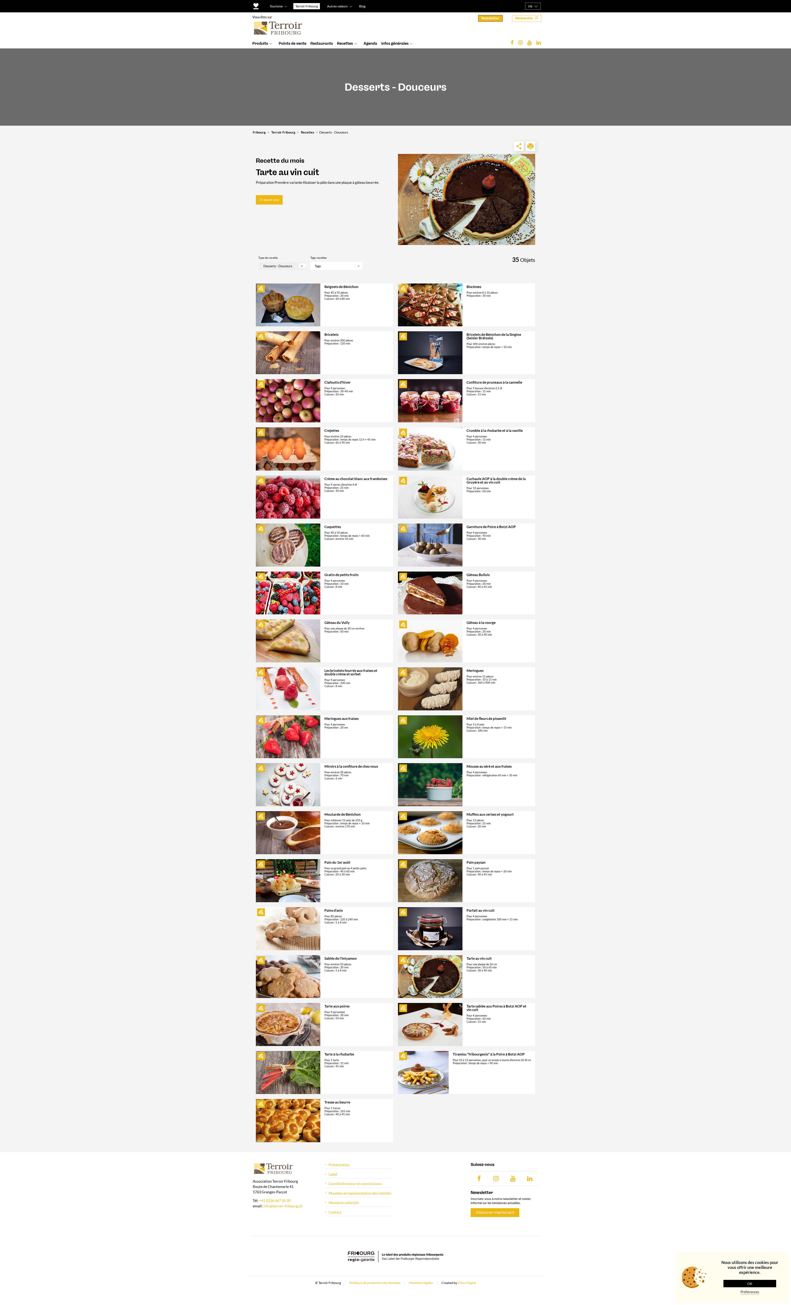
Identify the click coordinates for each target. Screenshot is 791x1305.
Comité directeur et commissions (355, 1184)
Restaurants (321, 43)
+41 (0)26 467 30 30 (274, 1200)
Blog (362, 6)
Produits (260, 43)
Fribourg (259, 132)
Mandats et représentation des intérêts (360, 1193)
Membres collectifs (344, 1203)
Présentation (339, 1165)
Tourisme (276, 6)
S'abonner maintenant (495, 1212)
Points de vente (292, 43)
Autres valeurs (337, 6)
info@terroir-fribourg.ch (282, 1206)
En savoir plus (269, 200)
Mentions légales (421, 1283)
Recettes (345, 43)
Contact (335, 1212)
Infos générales (394, 43)
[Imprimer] (530, 146)
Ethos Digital (467, 1283)
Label (333, 1174)
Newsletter (490, 18)
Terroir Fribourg (283, 132)
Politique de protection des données (374, 1283)
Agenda (370, 43)
